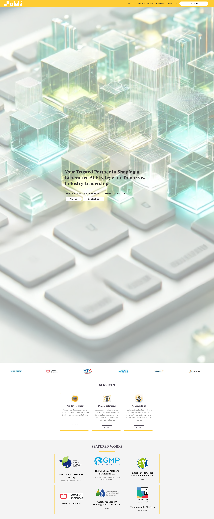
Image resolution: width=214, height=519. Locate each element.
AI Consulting (139, 405)
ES (176, 3)
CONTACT (171, 3)
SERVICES (140, 3)
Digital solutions (107, 405)
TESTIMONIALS (160, 3)
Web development (75, 405)
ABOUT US (131, 3)
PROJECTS (150, 3)
